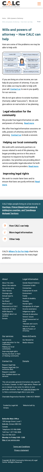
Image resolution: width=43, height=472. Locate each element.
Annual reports (7, 296)
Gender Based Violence (31, 283)
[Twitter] (8, 466)
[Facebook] (4, 466)
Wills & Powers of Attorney (29, 330)
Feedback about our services (9, 315)
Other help (14, 239)
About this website (9, 285)
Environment (27, 293)
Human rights (27, 304)
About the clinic (8, 283)
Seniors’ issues (28, 317)
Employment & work (30, 291)
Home (4, 18)
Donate (4, 319)
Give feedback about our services (11, 375)
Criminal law (27, 288)
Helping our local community (8, 348)
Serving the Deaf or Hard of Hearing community (11, 355)
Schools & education (30, 314)
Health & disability (29, 298)
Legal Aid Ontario (29, 389)
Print (38, 21)
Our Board (5, 301)
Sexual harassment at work (31, 320)
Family (25, 296)
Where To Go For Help (19, 251)
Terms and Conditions (21, 447)
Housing (26, 301)
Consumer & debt (29, 285)
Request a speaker (9, 372)
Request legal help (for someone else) (10, 368)
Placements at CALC (10, 306)
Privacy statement (21, 450)
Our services (6, 340)
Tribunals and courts (30, 324)
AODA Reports (7, 312)
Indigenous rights (29, 312)
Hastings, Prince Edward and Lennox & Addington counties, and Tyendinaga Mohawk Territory (19, 210)
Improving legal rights (10, 351)
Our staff (5, 298)
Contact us (15, 89)
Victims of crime (29, 326)
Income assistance (30, 309)
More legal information (21, 232)
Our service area (8, 288)
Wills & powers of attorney (15, 18)
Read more (29, 123)
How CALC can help (19, 225)
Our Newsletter (28, 340)
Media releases (28, 343)
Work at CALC (7, 304)
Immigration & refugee (31, 306)
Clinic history (7, 291)
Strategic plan (7, 293)
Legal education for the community (10, 343)
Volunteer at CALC (9, 309)
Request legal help (8, 365)
